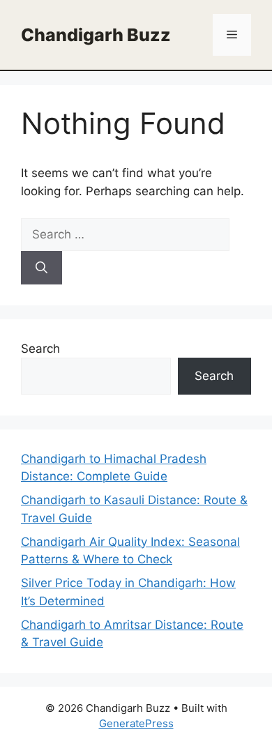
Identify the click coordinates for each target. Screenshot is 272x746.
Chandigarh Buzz (96, 34)
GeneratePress (136, 723)
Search (40, 349)
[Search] (41, 267)
